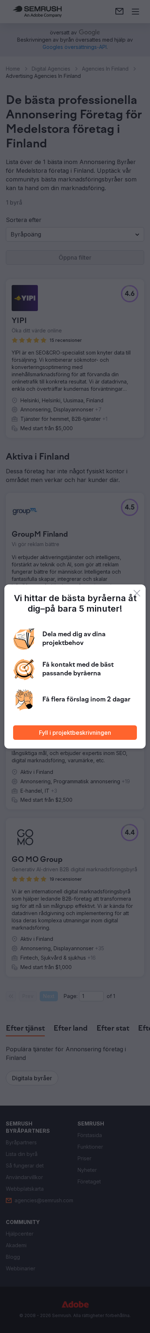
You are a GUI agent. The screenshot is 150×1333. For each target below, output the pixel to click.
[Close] (137, 593)
